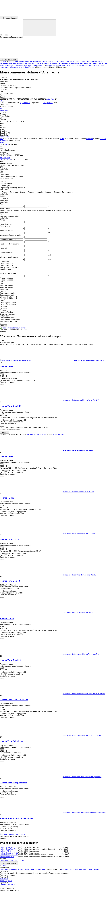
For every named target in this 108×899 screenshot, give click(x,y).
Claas (73, 65)
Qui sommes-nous (7, 860)
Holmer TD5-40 (7, 618)
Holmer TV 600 (7, 498)
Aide (15, 860)
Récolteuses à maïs (32, 63)
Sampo (31, 67)
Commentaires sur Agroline (71, 869)
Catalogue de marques (90, 869)
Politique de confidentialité (35, 869)
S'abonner (5, 432)
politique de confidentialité (36, 434)
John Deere (100, 65)
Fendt (87, 65)
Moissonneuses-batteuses (30, 61)
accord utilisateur (59, 434)
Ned (4, 865)
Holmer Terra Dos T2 (8, 849)
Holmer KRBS (5, 851)
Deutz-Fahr (80, 65)
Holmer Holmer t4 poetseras (13, 783)
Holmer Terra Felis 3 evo (11, 741)
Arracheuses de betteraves (59, 61)
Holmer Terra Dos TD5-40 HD (14, 700)
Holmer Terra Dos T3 (10, 581)
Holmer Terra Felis (7, 857)
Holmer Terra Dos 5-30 (11, 406)
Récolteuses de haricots (98, 63)
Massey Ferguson (11, 67)
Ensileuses (44, 61)
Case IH (67, 65)
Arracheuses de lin (37, 65)
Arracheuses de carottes (15, 63)
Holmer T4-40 (6, 366)
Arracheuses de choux (8, 65)
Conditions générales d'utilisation (12, 869)
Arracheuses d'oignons (48, 63)
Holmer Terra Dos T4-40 (9, 855)
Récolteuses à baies (65, 63)
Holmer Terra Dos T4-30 (9, 853)
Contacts (21, 860)
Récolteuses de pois (80, 63)
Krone (2, 67)
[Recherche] (39, 27)
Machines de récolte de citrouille (82, 61)
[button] (54, 48)
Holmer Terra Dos (6, 847)
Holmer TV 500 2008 (9, 539)
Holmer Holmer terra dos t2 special (16, 818)
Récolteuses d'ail (23, 65)
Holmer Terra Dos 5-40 (11, 660)
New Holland (24, 67)
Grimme (92, 65)
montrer (4, 326)
